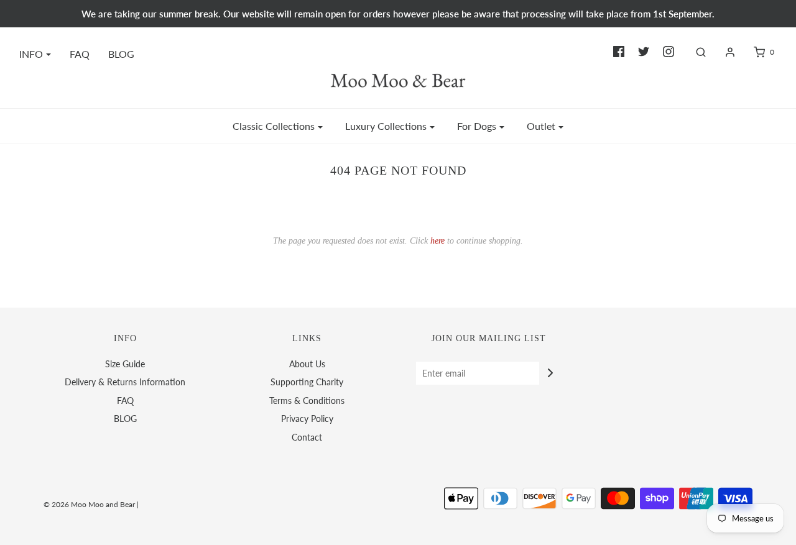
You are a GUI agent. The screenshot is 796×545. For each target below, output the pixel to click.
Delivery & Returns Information (125, 382)
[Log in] (724, 52)
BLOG (121, 54)
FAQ (80, 54)
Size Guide (125, 364)
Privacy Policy (307, 418)
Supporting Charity (307, 382)
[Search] (694, 52)
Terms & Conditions (307, 400)
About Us (307, 364)
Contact (307, 437)
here (437, 240)
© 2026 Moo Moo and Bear (89, 504)
